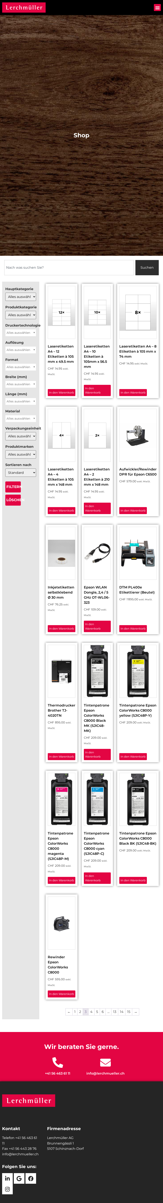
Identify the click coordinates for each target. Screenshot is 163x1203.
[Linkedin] (7, 1178)
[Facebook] (30, 1178)
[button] (157, 7)
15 (128, 1012)
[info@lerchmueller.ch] (105, 1062)
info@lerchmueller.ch (105, 1073)
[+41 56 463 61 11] (57, 1062)
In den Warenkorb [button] (61, 392)
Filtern (13, 487)
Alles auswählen (18, 333)
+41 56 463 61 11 (57, 1073)
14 (122, 1012)
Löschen (13, 500)
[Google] (19, 1178)
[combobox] (69, 267)
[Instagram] (7, 1189)
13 (114, 1012)
